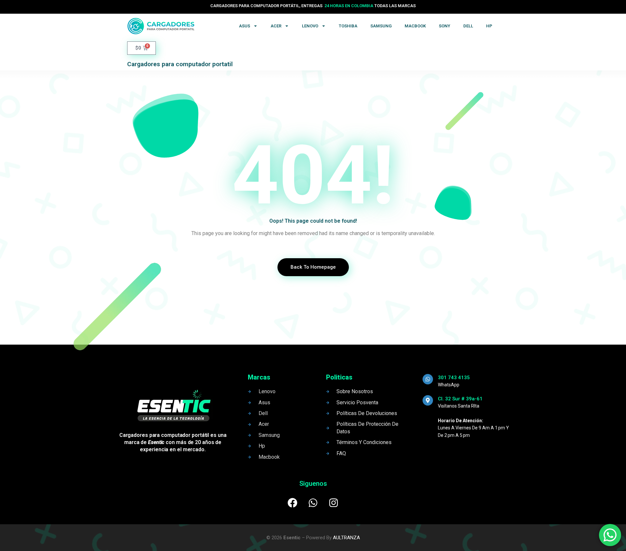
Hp (489, 25)
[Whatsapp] (313, 503)
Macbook (415, 25)
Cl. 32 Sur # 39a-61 (460, 399)
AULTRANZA (346, 538)
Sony (444, 25)
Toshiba (348, 25)
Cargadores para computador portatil (180, 64)
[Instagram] (333, 503)
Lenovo (310, 25)
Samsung (381, 25)
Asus (244, 25)
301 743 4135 (454, 377)
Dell (468, 25)
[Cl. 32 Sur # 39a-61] (428, 400)
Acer (276, 25)
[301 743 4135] (428, 379)
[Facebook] (292, 503)
